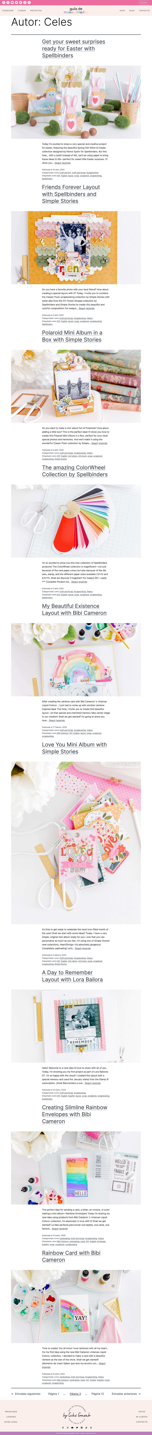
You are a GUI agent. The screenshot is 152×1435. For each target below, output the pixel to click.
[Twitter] (16, 2)
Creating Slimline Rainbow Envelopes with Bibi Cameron (74, 1114)
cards (82, 1241)
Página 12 (98, 1393)
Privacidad (11, 1412)
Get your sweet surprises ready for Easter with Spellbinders (73, 48)
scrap (76, 176)
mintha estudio (91, 1433)
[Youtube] (12, 2)
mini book (82, 456)
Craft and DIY (65, 173)
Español (71, 1096)
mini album (72, 456)
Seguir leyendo (63, 163)
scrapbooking (96, 176)
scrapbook (84, 176)
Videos (90, 318)
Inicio (142, 1412)
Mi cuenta (142, 1417)
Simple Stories (61, 459)
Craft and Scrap (78, 173)
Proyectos (36, 10)
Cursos (22, 10)
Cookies (11, 1417)
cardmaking (74, 1241)
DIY (58, 176)
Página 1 (53, 1393)
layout (70, 176)
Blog (132, 10)
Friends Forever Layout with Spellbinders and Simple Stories (71, 194)
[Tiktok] (24, 2)
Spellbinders (47, 179)
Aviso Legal (11, 1422)
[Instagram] (8, 2)
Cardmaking (65, 1238)
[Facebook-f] (3, 2)
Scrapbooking (92, 173)
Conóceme (8, 10)
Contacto (144, 10)
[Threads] (29, 2)
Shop (122, 10)
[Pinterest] (20, 2)
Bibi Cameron (63, 733)
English (64, 176)
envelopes (101, 1241)
